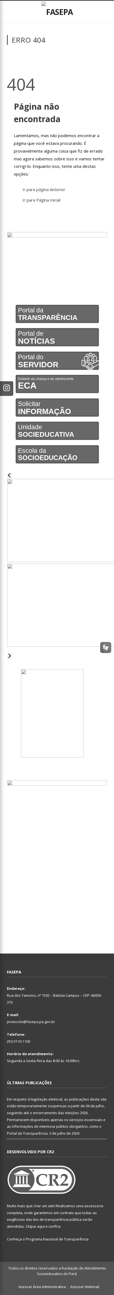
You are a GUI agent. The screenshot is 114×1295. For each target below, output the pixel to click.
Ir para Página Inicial (41, 200)
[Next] (9, 656)
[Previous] (9, 476)
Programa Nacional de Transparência (57, 1239)
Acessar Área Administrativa (42, 1286)
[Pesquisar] (105, 12)
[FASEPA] (57, 11)
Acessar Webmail (84, 1286)
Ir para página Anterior (43, 189)
